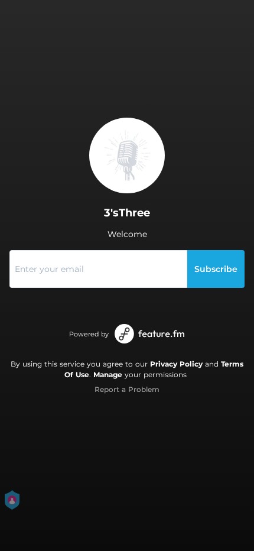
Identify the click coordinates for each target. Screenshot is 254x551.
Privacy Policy (176, 363)
